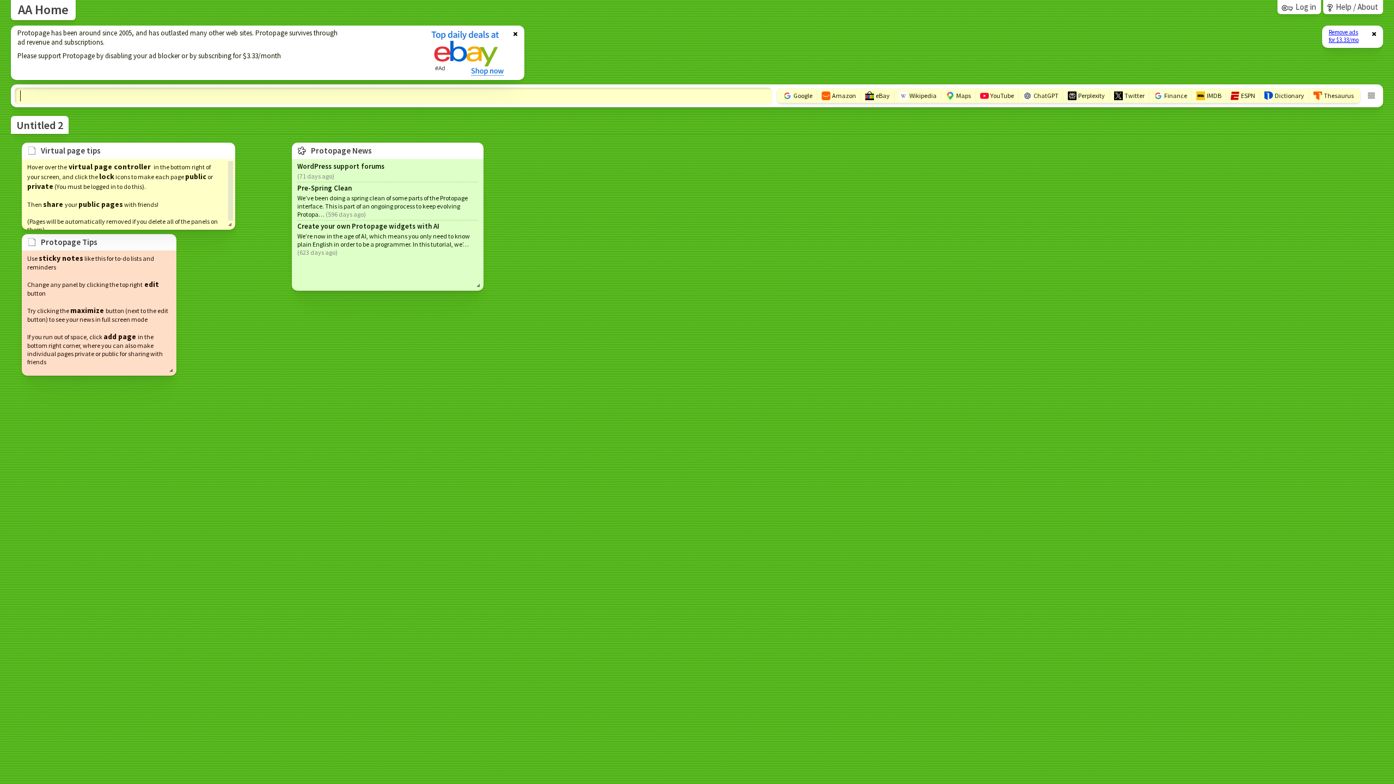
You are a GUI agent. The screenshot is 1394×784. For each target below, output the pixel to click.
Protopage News (341, 150)
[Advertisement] (214, 52)
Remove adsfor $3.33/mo (1344, 36)
